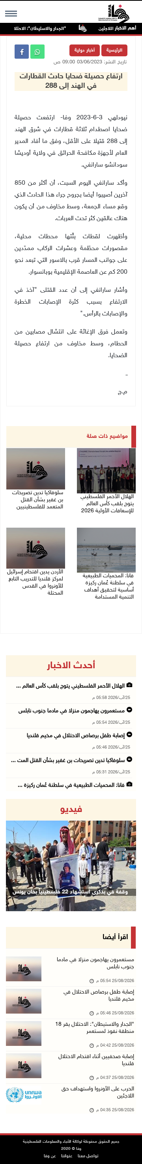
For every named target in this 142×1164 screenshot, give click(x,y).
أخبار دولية (85, 50)
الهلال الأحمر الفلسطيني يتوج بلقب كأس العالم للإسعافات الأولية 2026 (107, 503)
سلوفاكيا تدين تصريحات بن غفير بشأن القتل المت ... (68, 760)
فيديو (71, 810)
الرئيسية (114, 50)
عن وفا (50, 1156)
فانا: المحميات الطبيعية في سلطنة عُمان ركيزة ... (71, 785)
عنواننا (67, 1156)
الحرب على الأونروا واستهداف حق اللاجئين (98, 1092)
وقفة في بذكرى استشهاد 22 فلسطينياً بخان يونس (70, 892)
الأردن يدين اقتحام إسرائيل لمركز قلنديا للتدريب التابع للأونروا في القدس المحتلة (35, 583)
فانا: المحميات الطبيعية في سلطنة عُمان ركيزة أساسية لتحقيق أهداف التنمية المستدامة (108, 587)
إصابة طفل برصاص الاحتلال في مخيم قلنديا (76, 735)
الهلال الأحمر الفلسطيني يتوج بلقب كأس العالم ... (70, 686)
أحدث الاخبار (71, 666)
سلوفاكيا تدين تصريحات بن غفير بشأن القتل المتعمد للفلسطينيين (37, 499)
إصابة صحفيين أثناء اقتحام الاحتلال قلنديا (96, 1060)
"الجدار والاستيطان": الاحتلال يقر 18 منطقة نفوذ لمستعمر (94, 1028)
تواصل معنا (88, 1156)
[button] (16, 855)
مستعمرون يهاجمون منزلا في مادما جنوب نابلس (71, 711)
